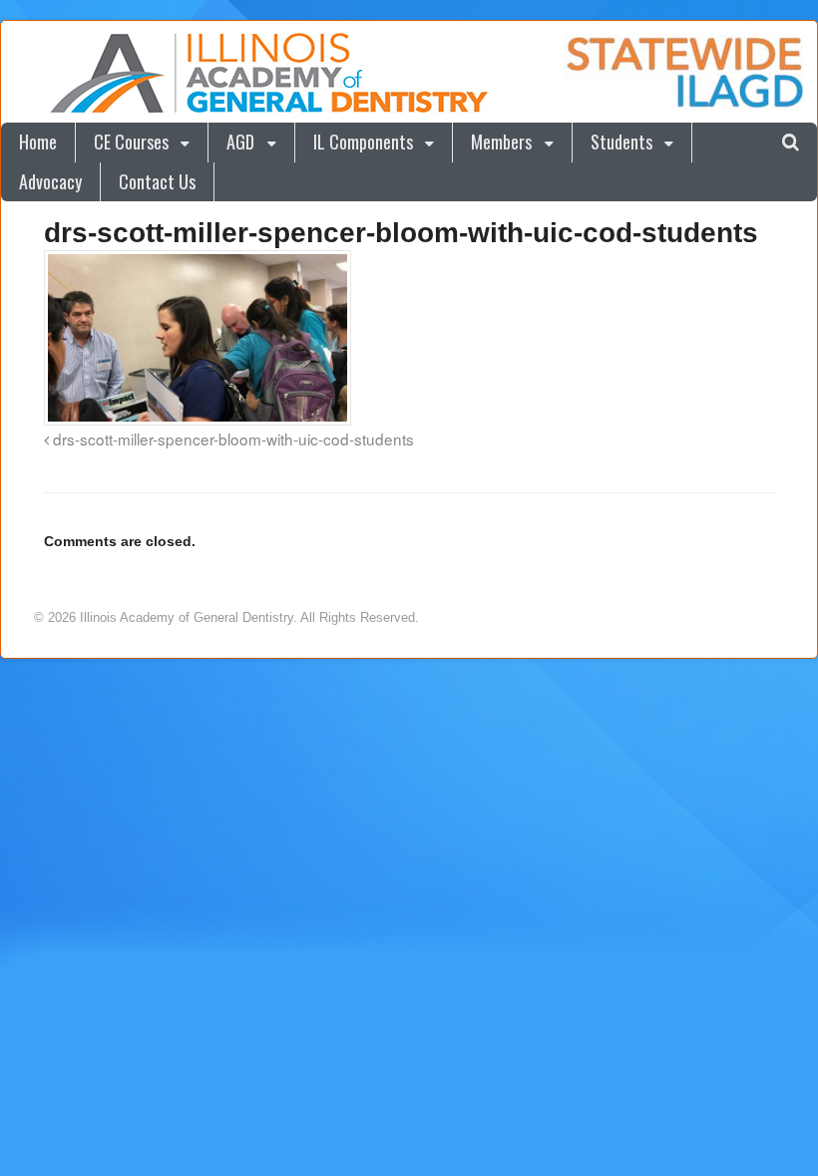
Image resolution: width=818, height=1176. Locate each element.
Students (621, 141)
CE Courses (131, 141)
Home (38, 141)
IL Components (363, 141)
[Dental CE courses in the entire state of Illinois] (268, 109)
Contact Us (157, 181)
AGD (240, 141)
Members (501, 141)
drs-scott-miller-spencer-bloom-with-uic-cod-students (231, 438)
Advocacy (50, 181)
